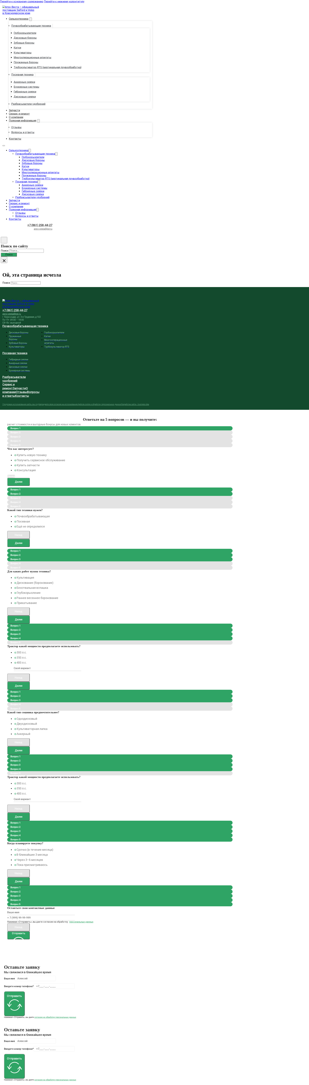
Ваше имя (9, 978)
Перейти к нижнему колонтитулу (64, 1)
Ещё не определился (31, 526)
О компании (16, 117)
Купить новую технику (32, 455)
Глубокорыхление (29, 592)
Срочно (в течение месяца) (35, 849)
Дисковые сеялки (25, 96)
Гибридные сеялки (25, 91)
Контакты (15, 138)
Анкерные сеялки (24, 82)
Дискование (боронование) (35, 582)
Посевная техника (22, 74)
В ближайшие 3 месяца (32, 854)
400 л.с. (22, 662)
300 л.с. (22, 652)
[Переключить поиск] (4, 240)
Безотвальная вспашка (32, 587)
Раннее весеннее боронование (37, 598)
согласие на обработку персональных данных (55, 1017)
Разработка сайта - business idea (135, 404)
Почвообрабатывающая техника (31, 25)
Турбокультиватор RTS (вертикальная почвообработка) (47, 67)
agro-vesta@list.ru (43, 229)
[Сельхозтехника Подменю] (30, 19)
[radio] (15, 455)
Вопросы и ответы (22, 132)
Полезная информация (22, 120)
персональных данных (81, 922)
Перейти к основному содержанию (21, 1)
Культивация (25, 577)
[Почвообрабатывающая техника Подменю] (52, 26)
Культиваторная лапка (32, 729)
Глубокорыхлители (25, 33)
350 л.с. (22, 657)
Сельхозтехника (18, 18)
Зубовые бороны (24, 42)
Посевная (23, 521)
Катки (17, 47)
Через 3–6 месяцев (30, 859)
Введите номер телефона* (19, 986)
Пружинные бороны (26, 62)
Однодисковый (27, 718)
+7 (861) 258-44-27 (39, 225)
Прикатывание (27, 603)
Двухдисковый (27, 723)
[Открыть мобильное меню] (3, 145)
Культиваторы (23, 52)
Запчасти (14, 110)
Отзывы (16, 127)
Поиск (9, 254)
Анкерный (23, 734)
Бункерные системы (26, 86)
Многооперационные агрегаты (32, 57)
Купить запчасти (28, 465)
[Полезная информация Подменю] (38, 121)
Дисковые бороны (25, 37)
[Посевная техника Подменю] (38, 182)
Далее (18, 481)
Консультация (26, 470)
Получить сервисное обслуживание (41, 460)
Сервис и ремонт (19, 113)
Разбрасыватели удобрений (28, 103)
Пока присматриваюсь (32, 864)
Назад (18, 535)
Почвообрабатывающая (33, 516)
